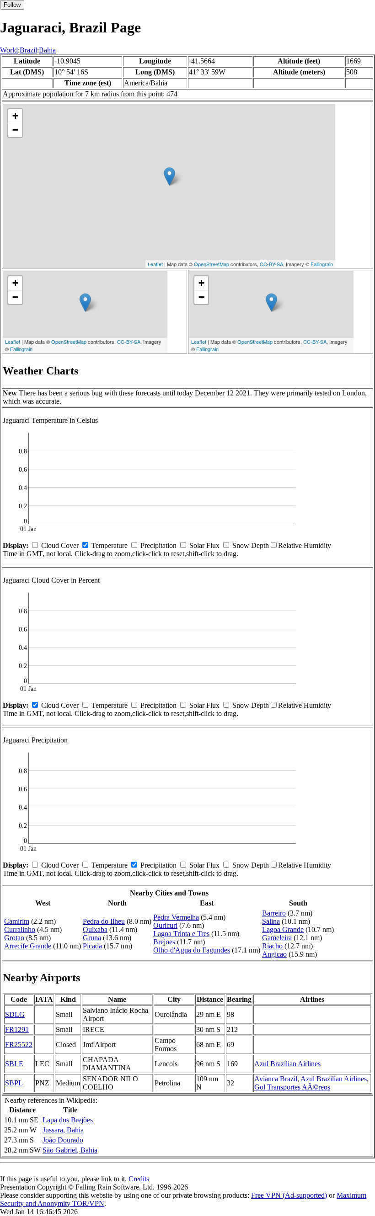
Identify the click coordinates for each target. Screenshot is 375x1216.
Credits (139, 1179)
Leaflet (155, 264)
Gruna (92, 938)
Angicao (274, 954)
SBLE (14, 1064)
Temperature (109, 545)
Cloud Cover (60, 545)
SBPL (14, 1083)
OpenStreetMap (211, 264)
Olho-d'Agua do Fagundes (191, 950)
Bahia (47, 50)
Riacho (272, 946)
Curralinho (19, 929)
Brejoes (164, 942)
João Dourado (63, 1140)
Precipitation (158, 545)
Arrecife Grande (27, 946)
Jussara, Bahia (63, 1130)
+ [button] (15, 115)
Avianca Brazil (275, 1079)
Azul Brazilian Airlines (287, 1064)
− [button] (15, 130)
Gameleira (277, 938)
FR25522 (18, 1044)
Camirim (16, 921)
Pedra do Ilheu (104, 921)
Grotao (14, 938)
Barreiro (274, 913)
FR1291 (17, 1029)
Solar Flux (204, 545)
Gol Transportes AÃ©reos (292, 1087)
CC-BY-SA (271, 264)
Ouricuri (165, 925)
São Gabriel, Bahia (70, 1150)
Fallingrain (322, 264)
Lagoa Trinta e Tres (181, 933)
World (9, 50)
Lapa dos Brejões (68, 1120)
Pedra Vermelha (176, 917)
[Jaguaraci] (169, 176)
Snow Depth (250, 545)
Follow (12, 4)
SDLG (15, 1014)
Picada (92, 946)
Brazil (28, 50)
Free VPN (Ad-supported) (289, 1195)
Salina (271, 921)
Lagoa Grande (283, 929)
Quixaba (95, 929)
